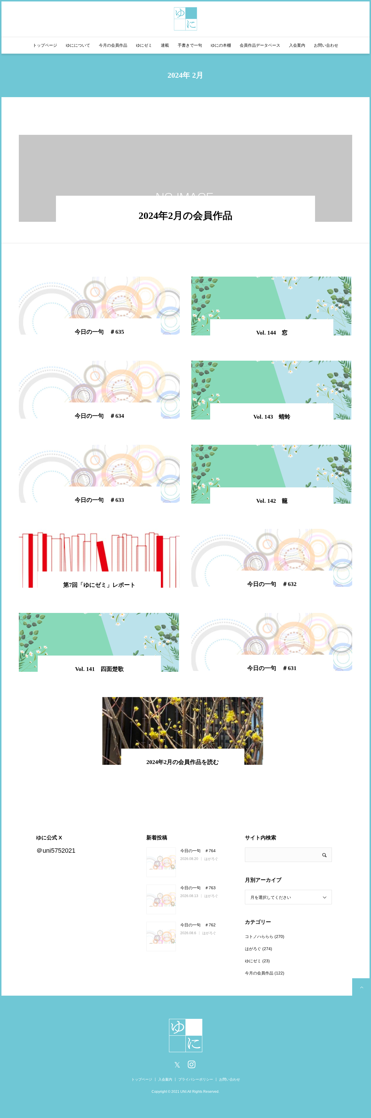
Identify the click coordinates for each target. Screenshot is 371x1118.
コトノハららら (259, 936)
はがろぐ (211, 859)
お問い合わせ (326, 45)
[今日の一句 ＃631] (271, 642)
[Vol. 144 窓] (271, 306)
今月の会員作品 (113, 45)
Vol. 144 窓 (272, 332)
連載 (165, 45)
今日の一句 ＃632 (272, 584)
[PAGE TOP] (361, 987)
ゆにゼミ (144, 45)
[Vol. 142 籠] (271, 474)
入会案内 (297, 45)
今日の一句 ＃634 (99, 416)
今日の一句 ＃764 (198, 850)
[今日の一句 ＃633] (99, 474)
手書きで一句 (190, 45)
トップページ (45, 45)
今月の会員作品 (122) (264, 973)
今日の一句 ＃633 (99, 500)
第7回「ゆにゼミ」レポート (99, 585)
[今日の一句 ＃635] (99, 306)
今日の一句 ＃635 (99, 331)
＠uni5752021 (55, 850)
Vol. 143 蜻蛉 (271, 416)
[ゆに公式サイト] (185, 18)
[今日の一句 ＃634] (99, 390)
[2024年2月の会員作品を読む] (182, 731)
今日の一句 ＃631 (272, 668)
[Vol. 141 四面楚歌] (99, 642)
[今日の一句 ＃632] (271, 558)
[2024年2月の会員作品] (185, 178)
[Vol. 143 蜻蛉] (271, 390)
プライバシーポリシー (195, 1079)
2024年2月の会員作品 (185, 215)
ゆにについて (78, 45)
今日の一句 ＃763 (198, 887)
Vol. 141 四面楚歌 (99, 669)
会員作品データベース (260, 45)
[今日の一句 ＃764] (161, 862)
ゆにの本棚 (221, 45)
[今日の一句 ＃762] (161, 936)
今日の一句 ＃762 (198, 925)
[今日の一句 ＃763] (161, 899)
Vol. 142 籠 (272, 501)
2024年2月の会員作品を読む (182, 762)
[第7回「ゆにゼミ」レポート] (99, 558)
